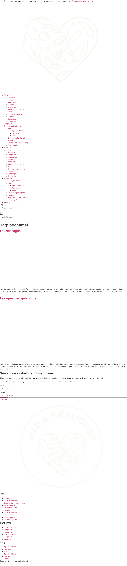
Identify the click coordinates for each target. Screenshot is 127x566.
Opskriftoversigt (10, 527)
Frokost (11, 105)
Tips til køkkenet (18, 131)
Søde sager (12, 119)
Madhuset (7, 147)
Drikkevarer (12, 121)
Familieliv (15, 133)
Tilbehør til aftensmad (16, 109)
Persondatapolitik (10, 508)
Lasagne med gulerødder (19, 298)
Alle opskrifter (13, 97)
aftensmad (12, 107)
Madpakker (12, 100)
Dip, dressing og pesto (16, 114)
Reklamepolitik (13, 145)
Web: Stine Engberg (7, 563)
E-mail (2, 392)
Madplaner (8, 124)
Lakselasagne (10, 231)
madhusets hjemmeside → (83, 1)
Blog (9, 128)
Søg (1, 204)
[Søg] (1, 212)
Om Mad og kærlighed (12, 126)
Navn (2, 386)
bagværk (11, 117)
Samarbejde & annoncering (18, 143)
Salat (10, 112)
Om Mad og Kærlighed (12, 501)
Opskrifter (8, 95)
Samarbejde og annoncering (14, 503)
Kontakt (11, 140)
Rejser (14, 136)
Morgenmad (12, 102)
